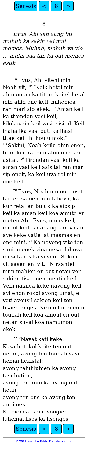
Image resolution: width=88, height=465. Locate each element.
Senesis (26, 6)
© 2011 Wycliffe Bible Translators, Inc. (44, 441)
